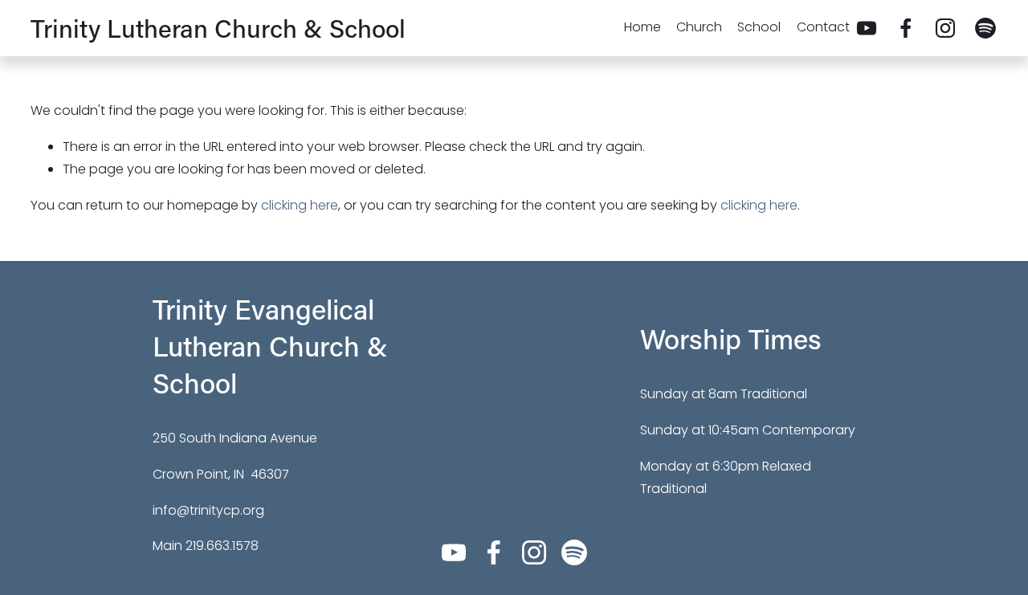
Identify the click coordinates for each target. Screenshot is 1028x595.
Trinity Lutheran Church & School (218, 27)
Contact (823, 27)
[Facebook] (906, 28)
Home (642, 27)
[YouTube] (867, 28)
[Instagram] (945, 28)
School (759, 27)
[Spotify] (985, 28)
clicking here (299, 205)
